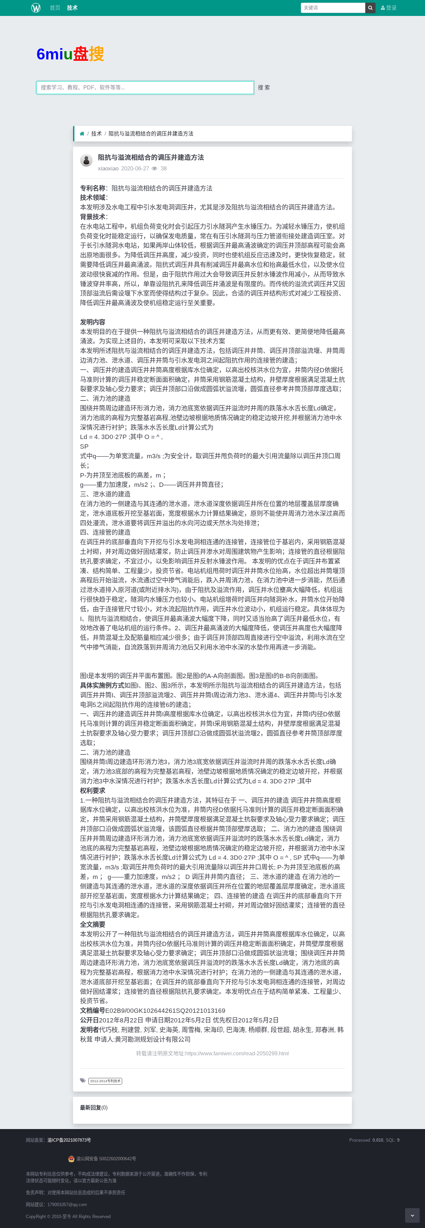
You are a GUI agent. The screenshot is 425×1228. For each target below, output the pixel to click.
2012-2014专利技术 (105, 1081)
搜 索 (264, 87)
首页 (54, 8)
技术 (72, 8)
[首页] (82, 134)
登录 (391, 8)
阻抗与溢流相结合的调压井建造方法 (151, 133)
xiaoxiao (108, 168)
